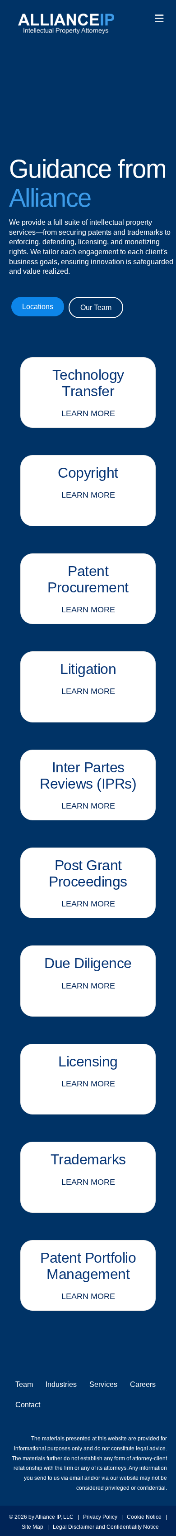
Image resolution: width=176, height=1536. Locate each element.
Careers (143, 1384)
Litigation (88, 669)
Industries (61, 1384)
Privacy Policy (100, 1517)
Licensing (88, 1061)
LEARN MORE (88, 413)
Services (103, 1384)
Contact (27, 1405)
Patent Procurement (88, 579)
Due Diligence (88, 963)
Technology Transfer (88, 383)
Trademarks (88, 1159)
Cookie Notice (144, 1517)
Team (24, 1384)
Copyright (88, 473)
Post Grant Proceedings (88, 873)
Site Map (32, 1527)
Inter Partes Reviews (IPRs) (88, 775)
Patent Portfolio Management (88, 1266)
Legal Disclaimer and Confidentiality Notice (106, 1527)
